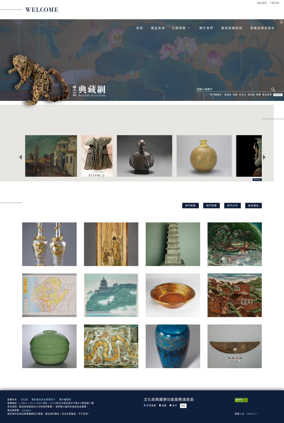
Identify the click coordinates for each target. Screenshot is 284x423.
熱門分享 (232, 205)
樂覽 (258, 94)
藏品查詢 (158, 28)
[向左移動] (20, 157)
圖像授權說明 (232, 28)
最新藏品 (253, 205)
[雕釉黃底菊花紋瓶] (204, 156)
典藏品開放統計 (262, 28)
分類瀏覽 (180, 28)
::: (253, 3)
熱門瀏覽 (211, 205)
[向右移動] (264, 157)
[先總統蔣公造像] (144, 156)
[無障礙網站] (241, 400)
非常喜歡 (151, 405)
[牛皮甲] (96, 156)
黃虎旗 (251, 94)
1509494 (26, 410)
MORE (278, 95)
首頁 (139, 28)
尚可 (174, 405)
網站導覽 (262, 3)
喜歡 (164, 405)
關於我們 (206, 28)
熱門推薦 (190, 205)
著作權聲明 (65, 399)
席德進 (227, 94)
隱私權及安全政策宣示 (43, 399)
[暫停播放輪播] (281, 22)
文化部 (24, 399)
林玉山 (242, 94)
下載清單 (274, 3)
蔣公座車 (267, 94)
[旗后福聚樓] (51, 156)
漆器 (235, 94)
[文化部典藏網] (89, 90)
